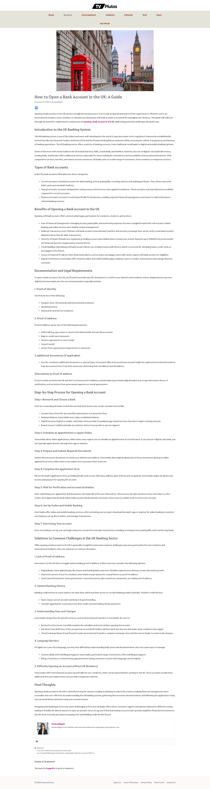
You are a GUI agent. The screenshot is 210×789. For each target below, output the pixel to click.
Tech (144, 15)
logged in (50, 768)
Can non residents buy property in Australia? (54, 750)
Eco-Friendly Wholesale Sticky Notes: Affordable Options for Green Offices (65, 753)
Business (68, 15)
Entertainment (89, 15)
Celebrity (110, 15)
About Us (117, 782)
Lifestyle (128, 15)
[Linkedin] (37, 741)
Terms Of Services (130, 782)
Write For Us (159, 782)
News (159, 15)
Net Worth (105, 23)
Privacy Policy (146, 782)
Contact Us (171, 782)
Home (51, 15)
